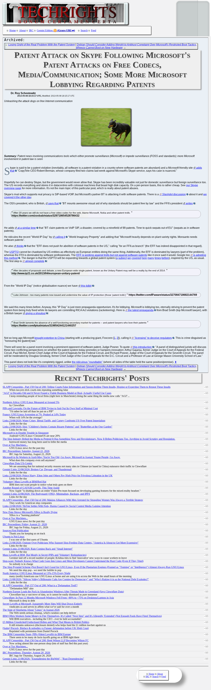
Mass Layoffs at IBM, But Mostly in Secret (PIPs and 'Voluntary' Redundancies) (44, 555)
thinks (20, 246)
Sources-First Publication (16, 530)
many (151, 258)
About (22, 30)
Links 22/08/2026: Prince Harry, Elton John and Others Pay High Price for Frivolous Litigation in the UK (58, 475)
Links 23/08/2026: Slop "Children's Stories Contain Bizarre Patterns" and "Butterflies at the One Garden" (57, 426)
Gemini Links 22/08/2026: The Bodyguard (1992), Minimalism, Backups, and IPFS (46, 493)
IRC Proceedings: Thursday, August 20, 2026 (26, 652)
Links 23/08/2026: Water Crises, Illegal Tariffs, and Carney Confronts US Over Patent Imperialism (54, 420)
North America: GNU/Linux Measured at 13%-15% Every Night (36, 573)
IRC (31, 30)
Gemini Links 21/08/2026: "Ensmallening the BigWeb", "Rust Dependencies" (43, 658)
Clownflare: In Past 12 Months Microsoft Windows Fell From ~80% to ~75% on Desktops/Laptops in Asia (58, 597)
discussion (174, 194)
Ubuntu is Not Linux (13, 536)
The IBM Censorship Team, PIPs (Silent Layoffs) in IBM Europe (37, 634)
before (165, 258)
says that (53, 203)
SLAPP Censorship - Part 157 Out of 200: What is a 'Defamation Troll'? (40, 585)
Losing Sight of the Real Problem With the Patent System (41, 44)
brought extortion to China (49, 338)
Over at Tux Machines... (15, 445)
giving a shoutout (35, 313)
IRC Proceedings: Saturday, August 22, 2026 (26, 451)
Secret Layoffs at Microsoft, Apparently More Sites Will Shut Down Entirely (42, 603)
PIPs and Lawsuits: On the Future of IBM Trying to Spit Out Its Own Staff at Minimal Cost (50, 408)
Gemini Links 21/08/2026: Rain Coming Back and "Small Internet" (38, 548)
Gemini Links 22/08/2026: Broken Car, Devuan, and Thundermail (37, 469)
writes (189, 203)
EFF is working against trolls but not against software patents (111, 255)
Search (84, 30)
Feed (93, 30)
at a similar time (26, 227)
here (144, 258)
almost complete (34, 261)
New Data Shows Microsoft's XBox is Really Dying (30, 512)
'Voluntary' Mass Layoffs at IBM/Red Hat (24, 481)
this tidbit (86, 285)
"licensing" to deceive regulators (153, 338)
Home (12, 30)
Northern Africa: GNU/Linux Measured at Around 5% (31, 402)
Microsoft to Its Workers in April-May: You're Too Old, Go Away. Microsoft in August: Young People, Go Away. (61, 457)
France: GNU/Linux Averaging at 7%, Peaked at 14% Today (34, 414)
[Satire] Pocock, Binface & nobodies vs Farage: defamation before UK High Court (46, 628)
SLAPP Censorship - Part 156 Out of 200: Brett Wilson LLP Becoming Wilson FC (46, 640)
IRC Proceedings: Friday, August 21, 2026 (25, 524)
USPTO (14, 252)
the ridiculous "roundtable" (87, 362)
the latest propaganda (140, 310)
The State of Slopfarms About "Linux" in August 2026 (31, 609)
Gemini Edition (45, 30)
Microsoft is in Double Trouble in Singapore (26, 432)
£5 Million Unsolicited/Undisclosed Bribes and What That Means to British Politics (46, 622)
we (129, 258)
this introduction (142, 347)
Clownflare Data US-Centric (17, 463)
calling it (60, 237)
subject (122, 258)
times (158, 258)
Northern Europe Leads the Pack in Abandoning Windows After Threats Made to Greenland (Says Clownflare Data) (63, 591)
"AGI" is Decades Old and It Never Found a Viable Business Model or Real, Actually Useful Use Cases (57, 393)
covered (136, 258)
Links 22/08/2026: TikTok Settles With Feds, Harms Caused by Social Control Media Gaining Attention (57, 506)
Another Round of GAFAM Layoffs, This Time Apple (31, 487)
